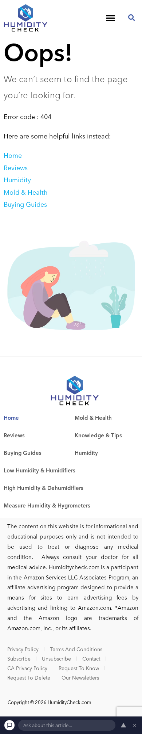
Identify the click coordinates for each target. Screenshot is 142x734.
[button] (110, 17)
